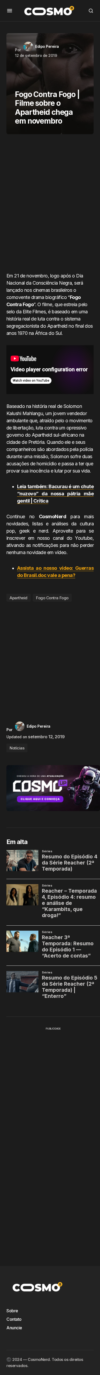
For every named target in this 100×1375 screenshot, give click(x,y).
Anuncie (14, 1327)
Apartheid (18, 597)
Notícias (17, 747)
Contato (14, 1319)
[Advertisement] (50, 205)
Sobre (12, 1310)
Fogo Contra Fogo (52, 597)
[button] (9, 10)
